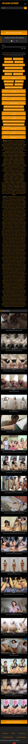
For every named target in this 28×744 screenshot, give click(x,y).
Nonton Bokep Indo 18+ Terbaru (18, 233)
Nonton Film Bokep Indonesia (18, 254)
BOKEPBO (6, 148)
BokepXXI (10, 164)
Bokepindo (10, 154)
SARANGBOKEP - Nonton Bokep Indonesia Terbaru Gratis (14, 128)
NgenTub (12, 178)
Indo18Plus (5, 170)
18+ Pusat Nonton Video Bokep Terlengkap (16, 199)
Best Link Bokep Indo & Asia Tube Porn (15, 201)
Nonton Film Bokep (6, 252)
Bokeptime (5, 162)
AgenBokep (10, 140)
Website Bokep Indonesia (19, 306)
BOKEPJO (6, 156)
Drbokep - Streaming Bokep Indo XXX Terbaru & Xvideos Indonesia (14, 103)
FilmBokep (10, 168)
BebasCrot (17, 143)
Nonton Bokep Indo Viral (12, 239)
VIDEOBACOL (14, 190)
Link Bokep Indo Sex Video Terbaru (12, 227)
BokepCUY (9, 149)
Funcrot (15, 168)
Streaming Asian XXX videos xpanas (17, 283)
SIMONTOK (17, 187)
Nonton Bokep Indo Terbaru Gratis (19, 235)
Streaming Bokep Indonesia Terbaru (10, 290)
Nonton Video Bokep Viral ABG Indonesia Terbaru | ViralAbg (14, 117)
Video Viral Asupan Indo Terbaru (9, 302)
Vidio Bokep (12, 303)
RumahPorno (23, 185)
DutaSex (11, 167)
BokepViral (16, 163)
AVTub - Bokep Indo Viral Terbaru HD (14, 67)
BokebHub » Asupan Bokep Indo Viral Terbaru (14, 70)
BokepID (20, 151)
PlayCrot (3, 183)
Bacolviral (5, 143)
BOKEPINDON (17, 155)
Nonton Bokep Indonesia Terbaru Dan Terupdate (16, 243)
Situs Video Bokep (21, 737)
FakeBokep (5, 168)
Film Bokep (10, 215)
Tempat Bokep (17, 189)
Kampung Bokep (19, 173)
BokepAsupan (11, 147)
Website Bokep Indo (8, 306)
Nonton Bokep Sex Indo (7, 248)
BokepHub (12, 151)
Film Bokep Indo (17, 215)
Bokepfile (14, 149)
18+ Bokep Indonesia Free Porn (14, 196)
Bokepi (16, 151)
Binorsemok (9, 144)
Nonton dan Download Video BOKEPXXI (16, 250)
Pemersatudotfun (5, 182)
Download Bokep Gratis (11, 212)
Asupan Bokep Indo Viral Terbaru (9, 200)
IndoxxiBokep (12, 171)
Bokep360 (6, 147)
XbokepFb (8, 193)
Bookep (14, 164)
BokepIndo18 (21, 154)
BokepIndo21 (4, 155)
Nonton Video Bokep (18, 258)
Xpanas (17, 193)
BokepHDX (7, 151)
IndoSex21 (17, 170)
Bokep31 (24, 145)
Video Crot (8, 190)
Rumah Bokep (16, 185)
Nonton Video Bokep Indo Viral (18, 261)
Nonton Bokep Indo (18, 231)
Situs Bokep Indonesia (18, 269)
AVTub (24, 141)
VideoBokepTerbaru (22, 190)
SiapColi (8, 187)
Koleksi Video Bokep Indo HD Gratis (15, 222)
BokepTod (15, 162)
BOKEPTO (10, 162)
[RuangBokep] (11, 3)
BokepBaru (22, 147)
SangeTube (10, 186)
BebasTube (4, 144)
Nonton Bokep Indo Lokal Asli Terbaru (9, 234)
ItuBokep (7, 173)
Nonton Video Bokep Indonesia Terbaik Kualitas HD (13, 262)
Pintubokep (12, 182)
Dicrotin (19, 166)
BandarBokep (11, 143)
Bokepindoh (10, 155)
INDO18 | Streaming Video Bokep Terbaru (14, 106)
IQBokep (22, 171)
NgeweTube (17, 178)
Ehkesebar (16, 167)
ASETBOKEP (5, 141)
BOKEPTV (11, 163)
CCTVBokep (23, 164)
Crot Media (9, 166)
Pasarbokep (12, 181)
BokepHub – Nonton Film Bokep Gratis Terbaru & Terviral (14, 91)
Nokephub (10, 179)
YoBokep (14, 194)
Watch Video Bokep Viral (21, 303)
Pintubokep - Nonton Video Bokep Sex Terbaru (14, 121)
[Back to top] (24, 740)
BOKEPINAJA (22, 152)
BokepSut (22, 160)
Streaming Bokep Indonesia (18, 288)
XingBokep (13, 193)
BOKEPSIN (5, 160)
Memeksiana (6, 178)
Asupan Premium (11, 141)
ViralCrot (13, 192)
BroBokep (18, 164)
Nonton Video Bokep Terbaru (19, 265)
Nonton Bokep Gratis (9, 231)
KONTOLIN (5, 177)
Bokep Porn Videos (18, 210)
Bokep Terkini (14, 145)
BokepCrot (4, 149)
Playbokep (23, 182)
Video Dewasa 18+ (21, 300)
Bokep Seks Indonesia (12, 211)
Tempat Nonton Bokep (8, 737)
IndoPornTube (11, 170)
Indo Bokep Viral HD (12, 216)
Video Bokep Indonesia (11, 299)
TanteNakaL (4, 189)
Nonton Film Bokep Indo (10, 253)
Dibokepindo (14, 166)
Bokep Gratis (7, 203)
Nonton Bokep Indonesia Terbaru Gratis (11, 245)
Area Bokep (16, 140)
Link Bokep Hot (17, 226)
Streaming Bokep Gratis (9, 284)
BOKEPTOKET (21, 162)
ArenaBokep (21, 140)
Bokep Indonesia (18, 73)
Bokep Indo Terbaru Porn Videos (15, 204)
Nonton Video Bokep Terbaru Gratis (9, 267)
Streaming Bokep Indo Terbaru (9, 286)
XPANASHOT (22, 193)
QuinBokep (23, 183)
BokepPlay (21, 158)
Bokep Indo (8, 58)
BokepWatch (21, 163)
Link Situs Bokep (6, 230)
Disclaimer (5, 733)
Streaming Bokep (7, 55)
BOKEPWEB (4, 164)
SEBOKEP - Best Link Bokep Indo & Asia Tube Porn (14, 132)
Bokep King (8, 145)
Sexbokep (4, 187)
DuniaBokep (6, 167)
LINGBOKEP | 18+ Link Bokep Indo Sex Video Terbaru (14, 113)
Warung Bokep (19, 192)
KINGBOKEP (14, 174)
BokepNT (17, 158)
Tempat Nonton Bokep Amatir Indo (17, 295)
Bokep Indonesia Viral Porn (15, 208)
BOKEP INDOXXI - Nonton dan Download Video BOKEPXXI (14, 77)
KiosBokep (5, 175)
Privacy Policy (22, 733)
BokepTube (5, 163)
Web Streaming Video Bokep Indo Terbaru (10, 304)
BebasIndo (22, 143)
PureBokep (18, 183)
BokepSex (22, 159)
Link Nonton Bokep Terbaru (20, 229)
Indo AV (19, 168)
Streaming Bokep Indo (19, 284)
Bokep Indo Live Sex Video (16, 203)
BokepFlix (19, 149)
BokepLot (17, 156)
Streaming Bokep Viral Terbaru (12, 291)
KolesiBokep (21, 175)
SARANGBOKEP (16, 186)
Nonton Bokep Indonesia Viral (19, 246)
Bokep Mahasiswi (18, 58)
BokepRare (6, 159)
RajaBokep (4, 185)
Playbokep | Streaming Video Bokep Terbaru (14, 124)
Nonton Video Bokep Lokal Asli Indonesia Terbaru (12, 264)
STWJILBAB (23, 187)
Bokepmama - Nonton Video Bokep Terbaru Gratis (14, 94)
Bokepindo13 (15, 154)
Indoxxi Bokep (6, 171)
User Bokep (23, 189)
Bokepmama (6, 158)
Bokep (9, 52)
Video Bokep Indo (22, 296)
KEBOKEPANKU (7, 174)
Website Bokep (23, 304)
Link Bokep (11, 226)
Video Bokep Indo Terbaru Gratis (9, 298)
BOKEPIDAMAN (6, 152)
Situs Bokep (17, 268)
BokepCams (21, 148)
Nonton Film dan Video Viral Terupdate (10, 257)
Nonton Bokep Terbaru (17, 248)
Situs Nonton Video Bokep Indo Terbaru (14, 275)
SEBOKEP (23, 186)
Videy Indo (4, 192)
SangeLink (4, 186)
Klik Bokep (10, 175)
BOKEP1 (20, 145)
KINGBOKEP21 (20, 174)
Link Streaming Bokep (14, 230)
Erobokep (21, 167)
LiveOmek (22, 177)
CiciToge (4, 166)
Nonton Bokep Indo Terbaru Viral (10, 237)
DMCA (13, 733)
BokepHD (24, 149)
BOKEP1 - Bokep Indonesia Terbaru (14, 87)
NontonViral (15, 179)
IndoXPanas (22, 170)
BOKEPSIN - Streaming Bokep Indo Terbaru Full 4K (14, 98)
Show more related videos (14, 721)
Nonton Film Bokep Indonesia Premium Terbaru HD (13, 256)
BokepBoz (11, 148)
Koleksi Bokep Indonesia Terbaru (12, 218)
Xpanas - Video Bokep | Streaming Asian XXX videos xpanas (14, 137)
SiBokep (12, 187)
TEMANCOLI (10, 189)
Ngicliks (22, 178)
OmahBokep (21, 179)
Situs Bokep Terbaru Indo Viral (16, 271)
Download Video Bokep (15, 32)
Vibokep (3, 190)
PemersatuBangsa (19, 181)
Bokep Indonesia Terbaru (9, 207)
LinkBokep (17, 177)
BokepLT (21, 156)
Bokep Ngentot (9, 61)
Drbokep (24, 166)
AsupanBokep (19, 141)
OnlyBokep (6, 181)
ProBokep (13, 183)
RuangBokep (10, 185)
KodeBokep (16, 175)
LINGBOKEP (11, 177)
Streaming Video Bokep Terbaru (17, 294)
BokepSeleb (16, 159)
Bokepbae (17, 147)
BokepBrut (16, 148)
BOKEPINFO (23, 155)
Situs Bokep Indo (9, 269)
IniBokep (18, 171)
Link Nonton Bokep (10, 229)
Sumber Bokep (6, 295)
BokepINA (17, 152)
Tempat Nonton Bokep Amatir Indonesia (10, 296)
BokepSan (11, 159)
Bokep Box (20, 144)
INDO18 (23, 168)
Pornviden (8, 183)
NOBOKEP (5, 179)
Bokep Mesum (20, 81)
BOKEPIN (12, 152)
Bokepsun (11, 160)
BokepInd (5, 154)
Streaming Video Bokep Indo (12, 292)
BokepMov (12, 158)
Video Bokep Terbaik (12, 300)
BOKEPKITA (11, 156)
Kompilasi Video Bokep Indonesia (15, 224)
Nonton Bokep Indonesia (14, 241)
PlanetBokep (17, 182)
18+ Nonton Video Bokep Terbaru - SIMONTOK (14, 64)
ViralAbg (9, 192)
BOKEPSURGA (16, 160)
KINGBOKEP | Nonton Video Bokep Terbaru (14, 109)
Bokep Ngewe (19, 61)
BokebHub (15, 144)
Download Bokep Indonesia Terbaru (13, 214)
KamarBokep (12, 173)
